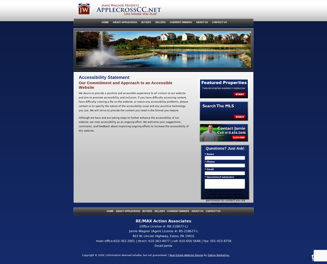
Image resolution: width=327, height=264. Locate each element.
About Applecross (125, 22)
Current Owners (181, 22)
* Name (209, 154)
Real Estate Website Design (186, 255)
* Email (209, 169)
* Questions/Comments (219, 177)
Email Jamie (163, 246)
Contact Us (219, 22)
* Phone (210, 161)
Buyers (146, 22)
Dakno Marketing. (219, 255)
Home (105, 22)
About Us (202, 22)
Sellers (160, 22)
